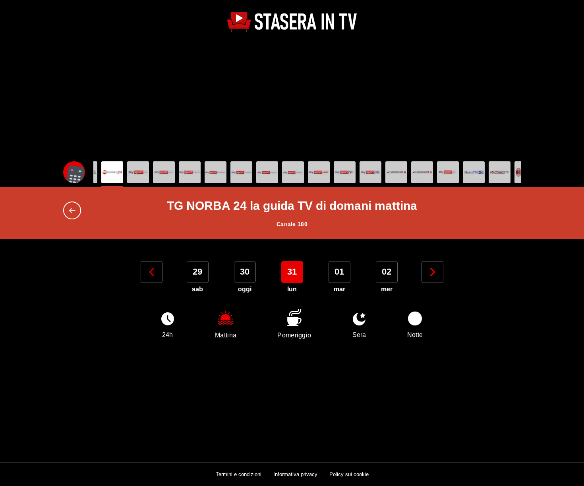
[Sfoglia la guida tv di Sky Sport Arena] (241, 172)
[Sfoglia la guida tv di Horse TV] (474, 172)
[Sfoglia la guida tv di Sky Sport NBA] (370, 172)
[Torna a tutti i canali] (74, 210)
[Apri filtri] (74, 172)
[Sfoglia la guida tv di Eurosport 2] (422, 172)
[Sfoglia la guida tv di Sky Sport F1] (319, 172)
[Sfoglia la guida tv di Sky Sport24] (138, 172)
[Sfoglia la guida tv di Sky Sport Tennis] (267, 172)
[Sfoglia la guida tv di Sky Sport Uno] (164, 172)
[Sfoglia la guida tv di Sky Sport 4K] (448, 172)
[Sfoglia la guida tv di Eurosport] (396, 172)
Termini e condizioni (238, 474)
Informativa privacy (295, 474)
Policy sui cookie (349, 474)
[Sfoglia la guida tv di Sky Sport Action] (293, 172)
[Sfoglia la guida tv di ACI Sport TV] (500, 172)
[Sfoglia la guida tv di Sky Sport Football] (215, 172)
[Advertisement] (292, 97)
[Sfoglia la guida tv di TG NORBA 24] (112, 172)
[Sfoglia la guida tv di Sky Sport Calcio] (190, 172)
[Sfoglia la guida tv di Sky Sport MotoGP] (345, 172)
